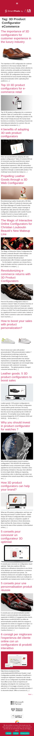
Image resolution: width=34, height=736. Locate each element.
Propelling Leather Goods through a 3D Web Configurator (14, 179)
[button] (17, 3)
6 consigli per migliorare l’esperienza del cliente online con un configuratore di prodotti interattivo (16, 641)
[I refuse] (31, 729)
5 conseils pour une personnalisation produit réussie (16, 587)
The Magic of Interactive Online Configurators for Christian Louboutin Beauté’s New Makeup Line (16, 227)
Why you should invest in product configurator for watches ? (15, 426)
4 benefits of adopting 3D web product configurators (15, 133)
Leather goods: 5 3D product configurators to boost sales (16, 377)
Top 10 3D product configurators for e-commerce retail (13, 88)
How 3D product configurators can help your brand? (15, 486)
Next (30, 694)
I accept (8, 733)
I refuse (16, 733)
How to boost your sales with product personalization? (16, 324)
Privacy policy (25, 733)
